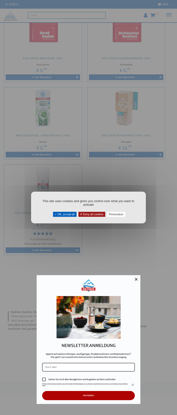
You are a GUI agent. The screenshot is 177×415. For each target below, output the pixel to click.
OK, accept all (66, 214)
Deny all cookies (92, 214)
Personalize (116, 214)
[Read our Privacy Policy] (133, 385)
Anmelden (88, 395)
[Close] (136, 279)
